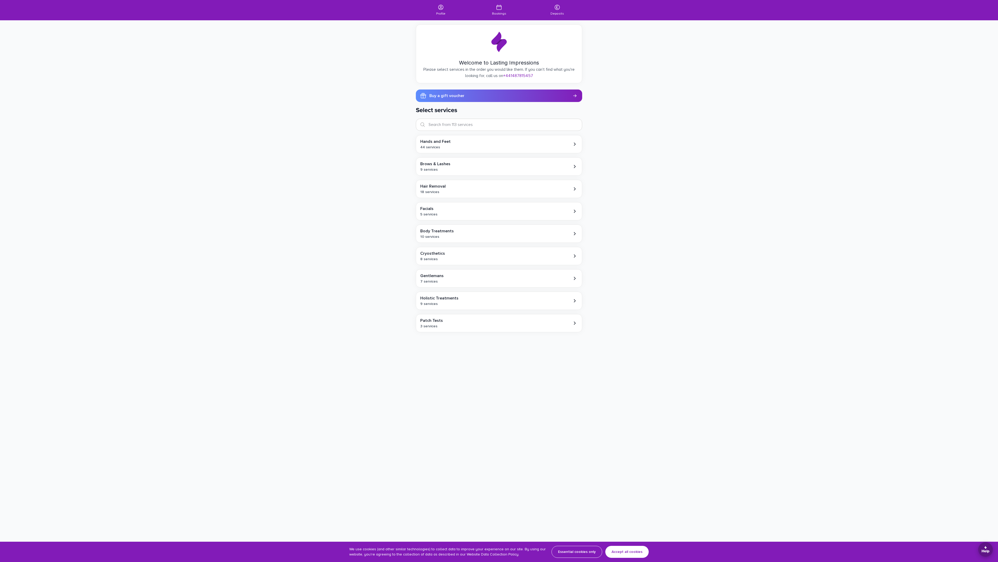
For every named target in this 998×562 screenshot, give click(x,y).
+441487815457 (518, 75)
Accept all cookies (627, 552)
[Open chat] (985, 549)
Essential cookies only (577, 552)
